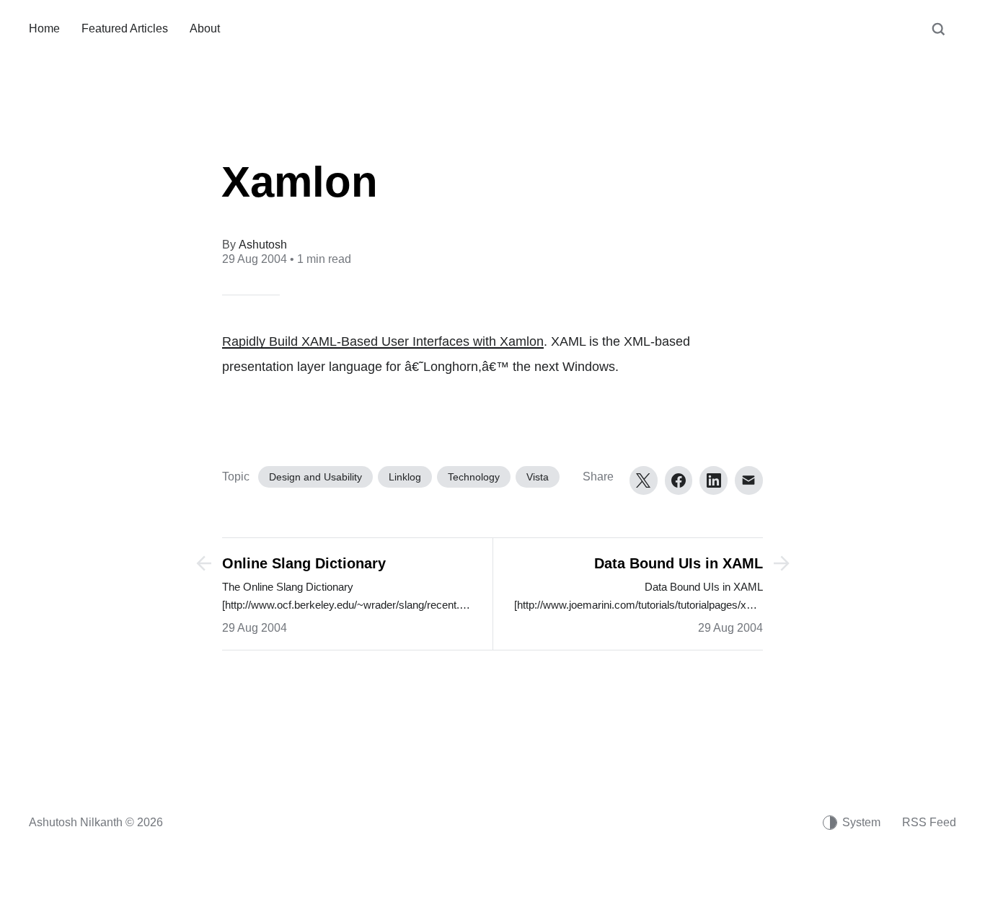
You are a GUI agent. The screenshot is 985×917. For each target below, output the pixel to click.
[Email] (749, 480)
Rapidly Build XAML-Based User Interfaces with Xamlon (383, 341)
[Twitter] (644, 480)
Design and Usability (315, 477)
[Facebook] (679, 480)
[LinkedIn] (713, 480)
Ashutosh (263, 244)
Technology (474, 477)
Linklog (405, 477)
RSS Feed (929, 822)
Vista (537, 477)
